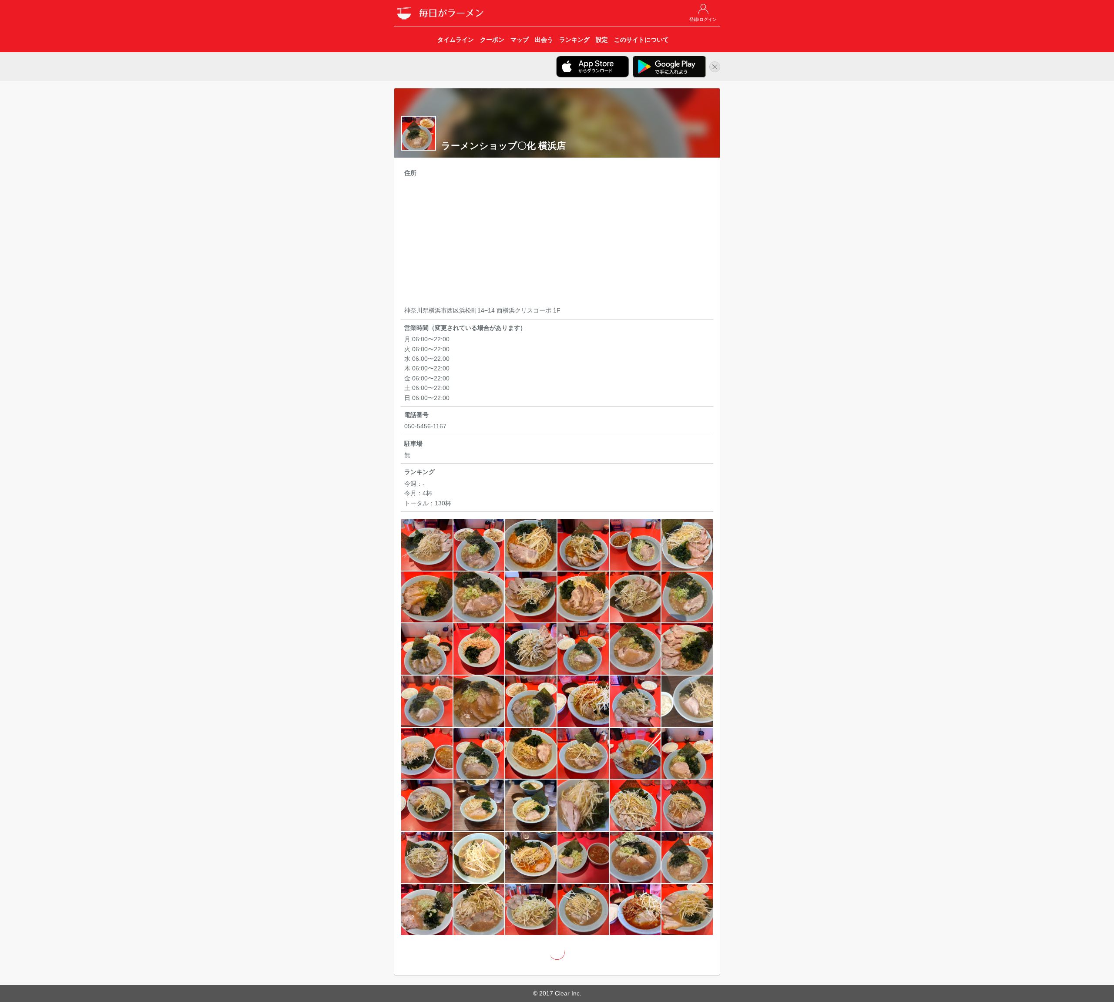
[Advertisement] (557, 243)
